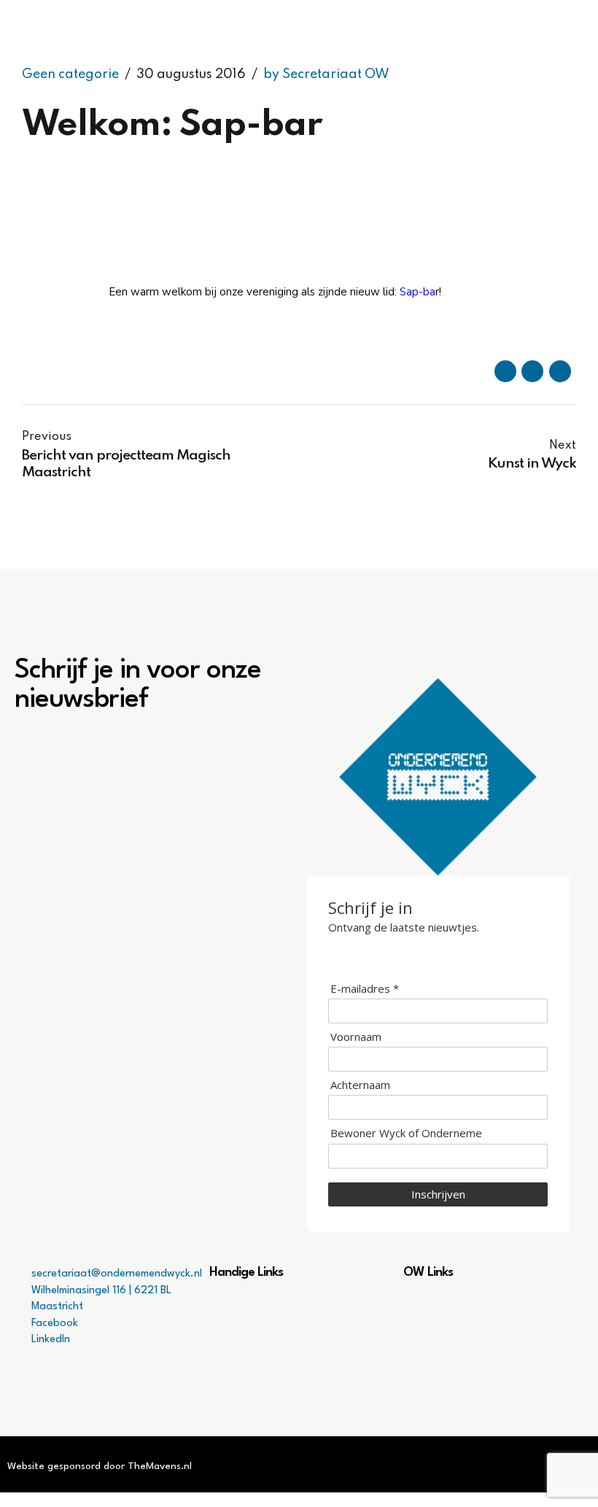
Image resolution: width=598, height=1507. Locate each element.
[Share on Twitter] (532, 371)
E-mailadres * (364, 989)
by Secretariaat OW (326, 74)
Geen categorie (70, 74)
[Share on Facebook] (505, 371)
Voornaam (355, 1037)
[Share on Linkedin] (560, 371)
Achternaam (360, 1085)
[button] (299, 1308)
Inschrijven (438, 1194)
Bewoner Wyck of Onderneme (406, 1133)
